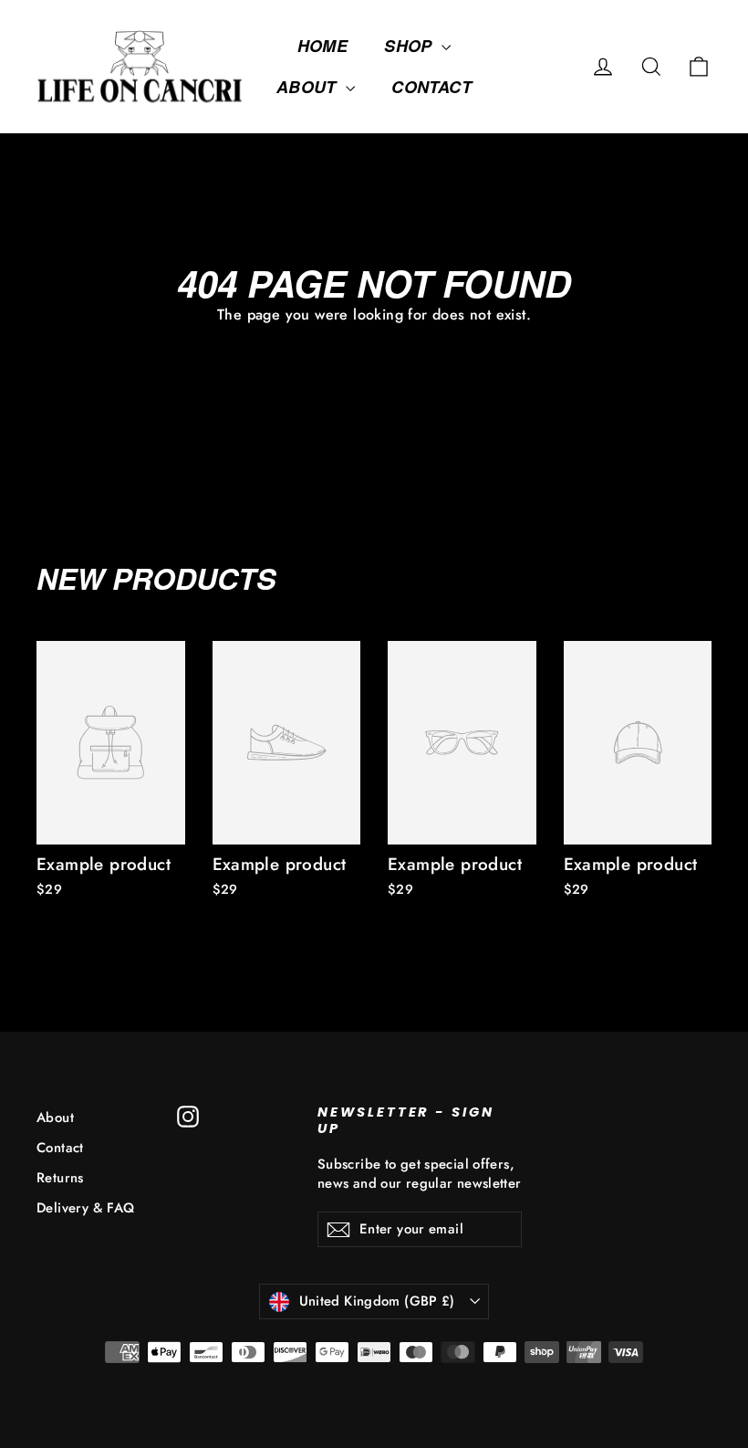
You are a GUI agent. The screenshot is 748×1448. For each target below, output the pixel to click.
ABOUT (308, 87)
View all (678, 575)
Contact (60, 1148)
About (55, 1117)
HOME (322, 46)
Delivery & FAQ (85, 1208)
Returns (60, 1178)
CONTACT (431, 87)
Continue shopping (374, 358)
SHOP (410, 46)
